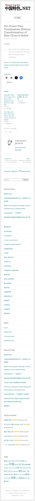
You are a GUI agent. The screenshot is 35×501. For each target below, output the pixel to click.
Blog (5, 461)
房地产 (24, 471)
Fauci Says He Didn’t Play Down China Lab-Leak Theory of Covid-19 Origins (10, 116)
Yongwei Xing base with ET (12, 244)
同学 (18, 468)
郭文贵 (26, 478)
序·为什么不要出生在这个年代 (13, 424)
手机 (28, 471)
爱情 (27, 474)
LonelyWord (8, 236)
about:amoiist (8, 436)
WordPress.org (9, 340)
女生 (21, 468)
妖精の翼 (7, 274)
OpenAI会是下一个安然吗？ (13, 213)
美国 (13, 477)
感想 (20, 471)
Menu (19, 18)
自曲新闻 (7, 309)
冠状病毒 (27, 464)
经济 (9, 478)
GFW (17, 461)
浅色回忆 (7, 287)
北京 (12, 468)
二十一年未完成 (9, 445)
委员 (24, 468)
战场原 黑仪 (8, 420)
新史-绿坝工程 (8, 432)
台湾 (15, 468)
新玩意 (6, 474)
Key (26, 461)
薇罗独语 (7, 313)
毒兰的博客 (7, 283)
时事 (9, 474)
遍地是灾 (7, 406)
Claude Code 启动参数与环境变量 (15, 382)
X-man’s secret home (11, 240)
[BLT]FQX (14, 38)
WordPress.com (17, 495)
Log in (6, 327)
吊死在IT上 (7, 262)
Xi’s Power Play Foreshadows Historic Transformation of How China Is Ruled (16, 65)
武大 (19, 474)
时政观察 (14, 128)
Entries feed (8, 332)
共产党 (21, 464)
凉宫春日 (6, 468)
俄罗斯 (16, 464)
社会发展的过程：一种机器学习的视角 (16, 394)
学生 (27, 468)
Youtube (6, 464)
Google (21, 461)
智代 (12, 474)
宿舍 (5, 471)
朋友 (15, 474)
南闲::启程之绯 (9, 257)
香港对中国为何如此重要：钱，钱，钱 (23, 97)
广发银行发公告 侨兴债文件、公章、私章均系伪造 (10, 160)
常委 (11, 471)
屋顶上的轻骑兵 (9, 279)
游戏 (24, 474)
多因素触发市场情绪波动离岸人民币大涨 (24, 160)
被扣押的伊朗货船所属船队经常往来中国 (17, 217)
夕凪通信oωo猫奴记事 (11, 270)
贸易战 (21, 478)
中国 (6, 131)
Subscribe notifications (11, 171)
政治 (10, 131)
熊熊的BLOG (8, 296)
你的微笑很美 (8, 249)
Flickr (13, 461)
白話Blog (7, 305)
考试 (17, 478)
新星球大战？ (8, 194)
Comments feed (9, 336)
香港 (7, 481)
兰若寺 (6, 253)
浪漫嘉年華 (7, 292)
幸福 (14, 471)
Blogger (9, 461)
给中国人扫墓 (8, 440)
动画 (10, 468)
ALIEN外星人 (8, 231)
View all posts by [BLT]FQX (20, 149)
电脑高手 (7, 300)
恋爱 (17, 471)
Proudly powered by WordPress (17, 490)
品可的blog (7, 266)
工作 (8, 471)
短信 (7, 478)
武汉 (21, 474)
